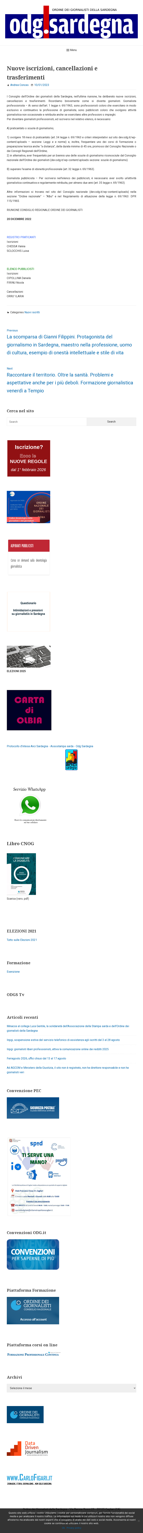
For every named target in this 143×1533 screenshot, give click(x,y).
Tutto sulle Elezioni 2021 (22, 940)
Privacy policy (74, 1527)
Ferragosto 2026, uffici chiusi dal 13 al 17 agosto (36, 1058)
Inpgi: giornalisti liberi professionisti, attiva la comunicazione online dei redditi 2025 (58, 1049)
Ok (63, 1527)
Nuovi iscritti (32, 312)
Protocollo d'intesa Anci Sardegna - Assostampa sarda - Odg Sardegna (50, 746)
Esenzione (13, 971)
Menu (73, 50)
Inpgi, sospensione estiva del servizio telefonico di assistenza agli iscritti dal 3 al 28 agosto (63, 1040)
